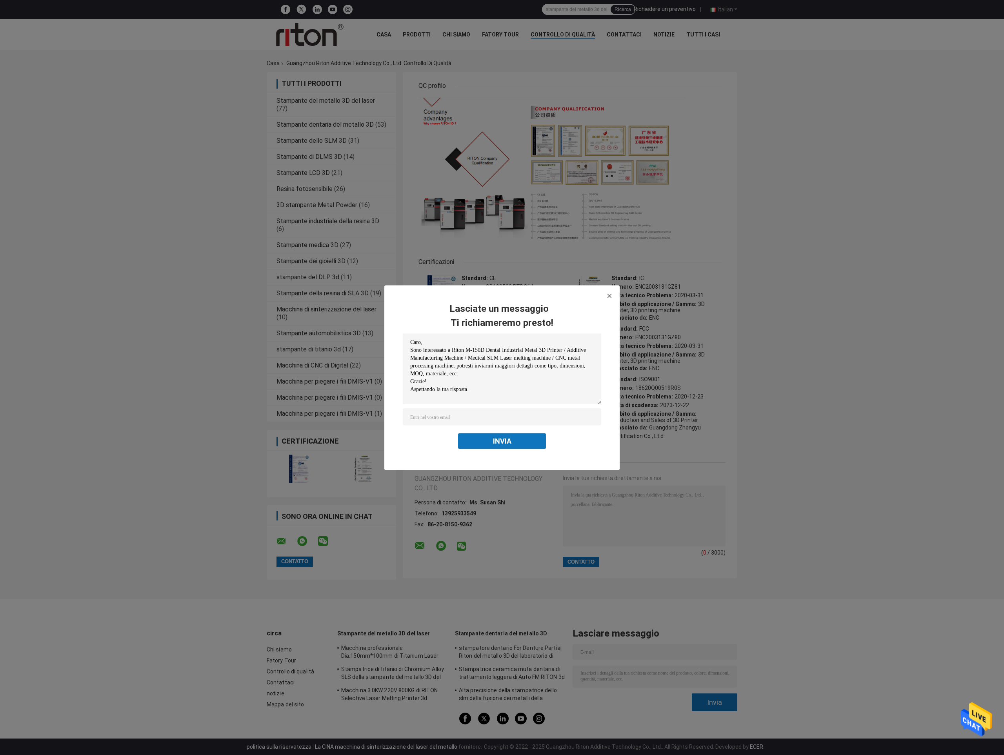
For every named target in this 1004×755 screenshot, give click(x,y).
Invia (502, 441)
